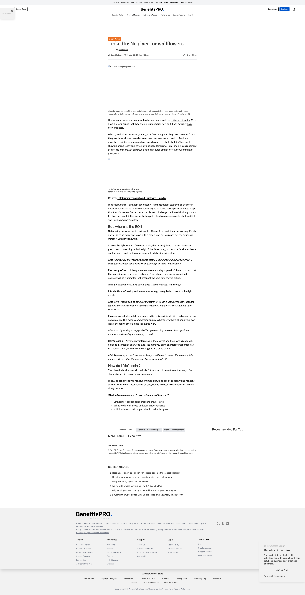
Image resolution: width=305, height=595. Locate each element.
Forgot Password (205, 552)
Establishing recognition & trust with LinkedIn (141, 198)
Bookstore (174, 2)
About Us (141, 545)
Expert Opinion (114, 39)
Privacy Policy (174, 552)
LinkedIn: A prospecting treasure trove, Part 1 (139, 401)
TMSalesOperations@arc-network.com (133, 453)
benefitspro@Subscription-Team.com (92, 533)
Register (284, 9)
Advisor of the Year (84, 564)
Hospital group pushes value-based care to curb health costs (142, 477)
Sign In (201, 544)
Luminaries (81, 560)
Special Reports (83, 556)
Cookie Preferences (182, 589)
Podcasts (115, 2)
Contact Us (142, 556)
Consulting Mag (200, 579)
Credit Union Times (148, 579)
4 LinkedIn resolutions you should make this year (141, 409)
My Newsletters (205, 556)
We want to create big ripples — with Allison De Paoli (137, 486)
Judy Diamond (136, 2)
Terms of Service (175, 549)
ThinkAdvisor (89, 579)
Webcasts (125, 2)
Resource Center (161, 2)
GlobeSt (165, 579)
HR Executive (132, 582)
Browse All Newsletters (274, 576)
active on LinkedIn (180, 120)
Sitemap (110, 564)
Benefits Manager (83, 549)
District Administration (150, 582)
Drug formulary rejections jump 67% (130, 481)
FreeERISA (148, 2)
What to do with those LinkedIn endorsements (139, 405)
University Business (171, 582)
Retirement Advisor (84, 552)
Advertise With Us (145, 549)
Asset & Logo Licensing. (183, 453)
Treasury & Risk (181, 579)
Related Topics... (126, 430)
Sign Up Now (282, 570)
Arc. (130, 589)
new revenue (181, 134)
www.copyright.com (166, 450)
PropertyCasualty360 (109, 579)
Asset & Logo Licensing (147, 552)
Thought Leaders (186, 2)
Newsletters (272, 9)
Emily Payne (123, 49)
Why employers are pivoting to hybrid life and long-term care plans (145, 490)
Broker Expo (21, 9)
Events (110, 556)
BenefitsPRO (129, 579)
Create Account (204, 548)
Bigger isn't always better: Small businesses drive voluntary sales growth (147, 494)
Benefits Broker (83, 545)
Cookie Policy (173, 545)
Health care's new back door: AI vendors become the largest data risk (146, 473)
